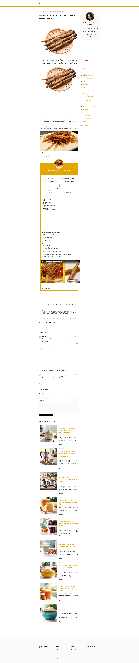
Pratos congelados (89, 96)
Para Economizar (86, 97)
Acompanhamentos (50, 318)
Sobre (94, 3)
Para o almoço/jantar (59, 318)
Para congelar (85, 94)
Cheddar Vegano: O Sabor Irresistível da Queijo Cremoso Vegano (68, 502)
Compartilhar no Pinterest (68, 178)
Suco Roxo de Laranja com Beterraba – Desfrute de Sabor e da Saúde (68, 523)
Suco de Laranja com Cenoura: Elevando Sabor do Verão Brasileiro (68, 588)
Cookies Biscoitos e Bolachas (91, 78)
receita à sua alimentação (60, 120)
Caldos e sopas (88, 100)
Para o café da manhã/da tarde (89, 106)
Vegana (40, 11)
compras (84, 74)
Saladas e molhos (72, 318)
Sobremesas (85, 116)
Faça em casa (85, 84)
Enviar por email (50, 181)
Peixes (86, 103)
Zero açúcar (85, 125)
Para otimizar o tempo (87, 108)
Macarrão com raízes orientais (51, 155)
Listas (84, 86)
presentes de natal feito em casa (92, 89)
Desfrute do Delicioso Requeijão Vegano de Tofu (68, 609)
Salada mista (47, 156)
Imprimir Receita (50, 178)
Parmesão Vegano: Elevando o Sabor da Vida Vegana (68, 566)
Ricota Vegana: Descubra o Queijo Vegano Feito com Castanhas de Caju (67, 430)
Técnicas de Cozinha (87, 118)
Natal (84, 87)
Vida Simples (85, 122)
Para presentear (86, 111)
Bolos (86, 77)
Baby (84, 69)
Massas (86, 102)
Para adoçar (85, 93)
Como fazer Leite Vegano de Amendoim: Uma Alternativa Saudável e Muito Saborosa (67, 544)
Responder (77, 343)
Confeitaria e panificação (88, 75)
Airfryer (84, 68)
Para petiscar (85, 109)
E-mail (69, 395)
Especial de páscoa (89, 83)
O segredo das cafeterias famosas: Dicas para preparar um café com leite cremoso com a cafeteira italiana (68, 454)
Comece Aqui (88, 3)
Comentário (42, 400)
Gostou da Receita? (43, 389)
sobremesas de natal (89, 90)
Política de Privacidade (91, 646)
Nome (41, 395)
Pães (86, 80)
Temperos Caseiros (87, 119)
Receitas (76, 3)
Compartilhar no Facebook (69, 181)
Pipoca (84, 112)
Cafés (84, 71)
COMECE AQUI (74, 649)
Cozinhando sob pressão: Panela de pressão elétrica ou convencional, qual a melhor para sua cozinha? (68, 478)
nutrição (84, 91)
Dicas (82, 3)
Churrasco (85, 72)
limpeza (86, 124)
